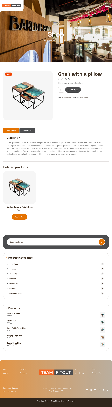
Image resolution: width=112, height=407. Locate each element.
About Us (23, 373)
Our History (79, 373)
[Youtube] (95, 390)
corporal (12, 269)
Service (22, 369)
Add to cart (73, 90)
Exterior (12, 279)
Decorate (13, 274)
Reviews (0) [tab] (27, 130)
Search (102, 242)
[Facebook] (83, 390)
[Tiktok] (103, 390)
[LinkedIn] (87, 390)
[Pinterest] (99, 390)
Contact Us (96, 373)
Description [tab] (11, 130)
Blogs (94, 369)
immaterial (84, 97)
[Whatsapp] (107, 390)
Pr (76, 369)
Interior (12, 288)
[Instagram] (91, 390)
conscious (13, 264)
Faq (4, 369)
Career (5, 373)
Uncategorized (15, 293)
